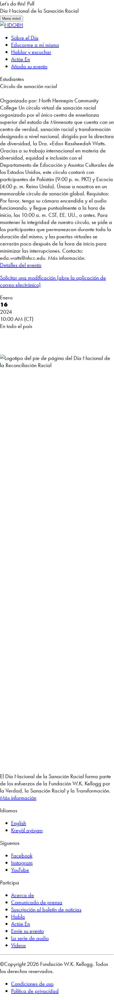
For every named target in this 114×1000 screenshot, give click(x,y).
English (18, 823)
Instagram (22, 862)
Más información (18, 797)
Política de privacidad (35, 990)
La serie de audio (30, 938)
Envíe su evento (27, 931)
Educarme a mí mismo (35, 44)
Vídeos (18, 945)
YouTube (20, 869)
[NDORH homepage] (11, 25)
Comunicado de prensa (36, 902)
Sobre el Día (24, 37)
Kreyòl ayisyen (27, 830)
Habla (18, 916)
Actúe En (20, 59)
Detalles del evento (20, 265)
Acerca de (22, 895)
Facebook (21, 855)
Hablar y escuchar (31, 52)
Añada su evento (29, 66)
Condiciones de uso (32, 983)
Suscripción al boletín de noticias (46, 909)
